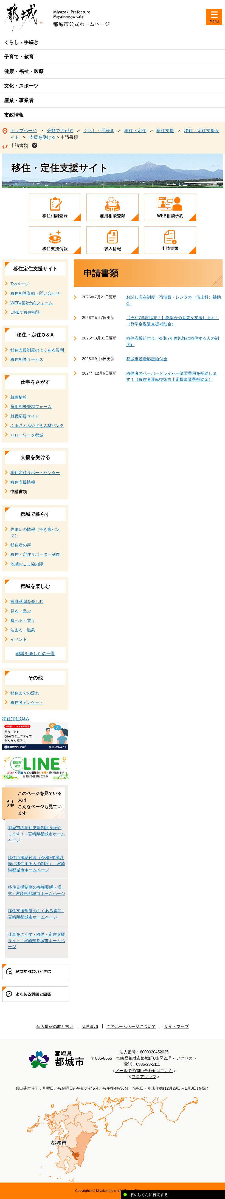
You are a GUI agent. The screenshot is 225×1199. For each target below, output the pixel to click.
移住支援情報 (22, 482)
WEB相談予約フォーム (31, 303)
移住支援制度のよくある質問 (37, 350)
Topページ (19, 284)
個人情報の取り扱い (55, 1026)
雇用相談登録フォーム (31, 406)
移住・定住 (135, 130)
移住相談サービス (26, 359)
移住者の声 (20, 545)
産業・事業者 (19, 100)
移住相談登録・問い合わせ (35, 293)
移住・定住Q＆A (35, 335)
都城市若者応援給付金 (146, 358)
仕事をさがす (35, 382)
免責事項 (90, 1026)
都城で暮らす (35, 514)
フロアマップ (144, 1076)
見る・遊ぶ (20, 611)
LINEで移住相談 (25, 312)
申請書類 (19, 145)
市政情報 (14, 115)
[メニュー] (214, 17)
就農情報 (18, 397)
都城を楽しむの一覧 (35, 653)
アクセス (184, 1058)
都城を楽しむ (35, 586)
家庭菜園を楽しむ (26, 601)
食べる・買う (22, 620)
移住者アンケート (26, 702)
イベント (18, 639)
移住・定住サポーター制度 (35, 554)
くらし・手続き (21, 42)
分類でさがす (60, 130)
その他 (35, 678)
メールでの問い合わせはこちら (144, 1070)
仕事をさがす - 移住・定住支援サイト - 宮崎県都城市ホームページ (36, 940)
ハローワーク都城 (26, 435)
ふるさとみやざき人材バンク (37, 425)
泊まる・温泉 (22, 630)
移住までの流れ (24, 693)
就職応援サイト (24, 416)
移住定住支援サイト (35, 268)
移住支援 (165, 130)
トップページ (23, 130)
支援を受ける (42, 137)
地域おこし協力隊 (26, 564)
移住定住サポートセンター (35, 472)
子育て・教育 (19, 56)
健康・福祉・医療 (24, 71)
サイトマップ (176, 1026)
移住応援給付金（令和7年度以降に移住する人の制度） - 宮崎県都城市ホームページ (36, 863)
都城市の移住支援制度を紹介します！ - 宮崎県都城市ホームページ (36, 833)
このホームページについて (131, 1026)
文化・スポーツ (21, 86)
